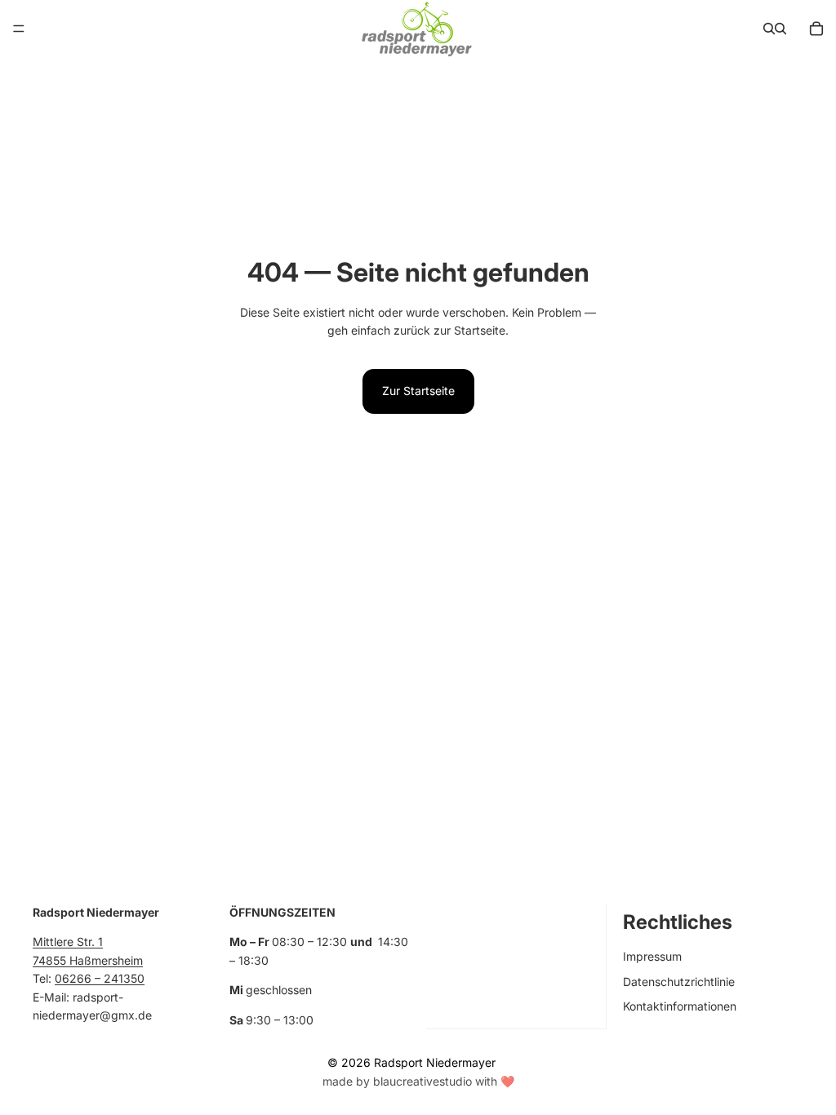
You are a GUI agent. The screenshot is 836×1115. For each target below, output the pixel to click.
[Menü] (19, 28)
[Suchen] (769, 29)
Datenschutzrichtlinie (679, 981)
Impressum (652, 957)
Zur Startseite (418, 391)
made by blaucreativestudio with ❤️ (418, 1081)
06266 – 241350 (100, 978)
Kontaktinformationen (679, 1006)
